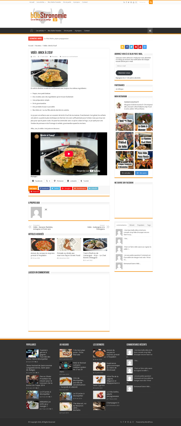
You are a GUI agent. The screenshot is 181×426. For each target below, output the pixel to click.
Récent (132, 225)
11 (38, 388)
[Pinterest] (131, 2)
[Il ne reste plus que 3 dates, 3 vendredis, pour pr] (125, 141)
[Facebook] (126, 2)
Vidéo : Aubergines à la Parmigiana (96, 227)
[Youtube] (134, 2)
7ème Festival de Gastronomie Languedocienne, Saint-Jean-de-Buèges (39, 367)
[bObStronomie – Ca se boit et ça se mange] (48, 15)
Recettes (38, 46)
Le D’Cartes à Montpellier (45, 393)
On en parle (67, 2)
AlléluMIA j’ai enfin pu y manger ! (45, 404)
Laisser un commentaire (70, 56)
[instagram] (136, 2)
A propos (76, 2)
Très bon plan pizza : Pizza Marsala (79, 352)
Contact (85, 2)
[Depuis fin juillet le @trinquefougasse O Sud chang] (125, 160)
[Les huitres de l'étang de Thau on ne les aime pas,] (125, 122)
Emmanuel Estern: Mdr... (132, 263)
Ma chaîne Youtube (54, 2)
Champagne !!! (49, 38)
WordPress (149, 422)
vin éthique (119, 89)
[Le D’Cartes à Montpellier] (32, 395)
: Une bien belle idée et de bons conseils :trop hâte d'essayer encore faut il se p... (136, 232)
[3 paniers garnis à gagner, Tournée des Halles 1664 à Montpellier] (32, 353)
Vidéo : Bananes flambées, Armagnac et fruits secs (43, 227)
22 (37, 361)
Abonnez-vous (124, 73)
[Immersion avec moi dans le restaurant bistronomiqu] (144, 122)
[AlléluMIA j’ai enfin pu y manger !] (32, 405)
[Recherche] (151, 2)
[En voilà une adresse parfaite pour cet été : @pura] (144, 160)
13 (38, 372)
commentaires (121, 225)
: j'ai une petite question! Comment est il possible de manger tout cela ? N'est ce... (137, 257)
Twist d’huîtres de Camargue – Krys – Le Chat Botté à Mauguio (94, 255)
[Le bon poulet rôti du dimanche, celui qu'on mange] (144, 141)
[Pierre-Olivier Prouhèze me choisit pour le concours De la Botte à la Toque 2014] (32, 379)
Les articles (40, 2)
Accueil (32, 2)
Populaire (140, 225)
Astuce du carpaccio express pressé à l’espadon (43, 254)
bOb (34, 56)
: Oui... (126, 238)
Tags (149, 225)
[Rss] (124, 2)
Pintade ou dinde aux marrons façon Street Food (68, 254)
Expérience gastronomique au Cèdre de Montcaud (113, 366)
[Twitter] (129, 2)
